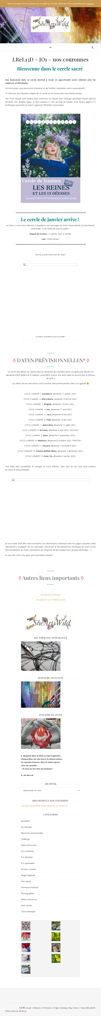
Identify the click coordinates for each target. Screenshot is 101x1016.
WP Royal (22, 1011)
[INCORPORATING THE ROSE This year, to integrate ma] (56, 925)
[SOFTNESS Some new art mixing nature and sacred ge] (25, 925)
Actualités (25, 821)
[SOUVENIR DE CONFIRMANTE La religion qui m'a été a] (56, 958)
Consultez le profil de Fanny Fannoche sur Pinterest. (44, 805)
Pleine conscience (29, 899)
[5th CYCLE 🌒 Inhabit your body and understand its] (25, 936)
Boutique (64, 1008)
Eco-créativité (27, 851)
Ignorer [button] (90, 3)
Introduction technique (50, 594)
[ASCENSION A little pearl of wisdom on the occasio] (56, 947)
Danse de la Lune (29, 845)
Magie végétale (28, 875)
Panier (75, 1008)
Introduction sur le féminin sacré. (50, 599)
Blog (70, 1008)
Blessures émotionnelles (32, 833)
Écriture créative (28, 869)
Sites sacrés (26, 905)
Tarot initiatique (28, 911)
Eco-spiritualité (28, 863)
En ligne (56, 1008)
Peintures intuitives (30, 887)
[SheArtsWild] (50, 24)
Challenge (25, 839)
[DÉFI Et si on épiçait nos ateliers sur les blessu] (25, 969)
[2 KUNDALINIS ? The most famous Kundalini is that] (25, 958)
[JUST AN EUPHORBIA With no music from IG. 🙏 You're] (56, 936)
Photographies (27, 893)
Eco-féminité (26, 857)
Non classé (26, 881)
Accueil (28, 1008)
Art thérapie (26, 827)
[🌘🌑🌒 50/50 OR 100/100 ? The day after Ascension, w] (25, 947)
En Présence (47, 1008)
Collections (36, 1008)
